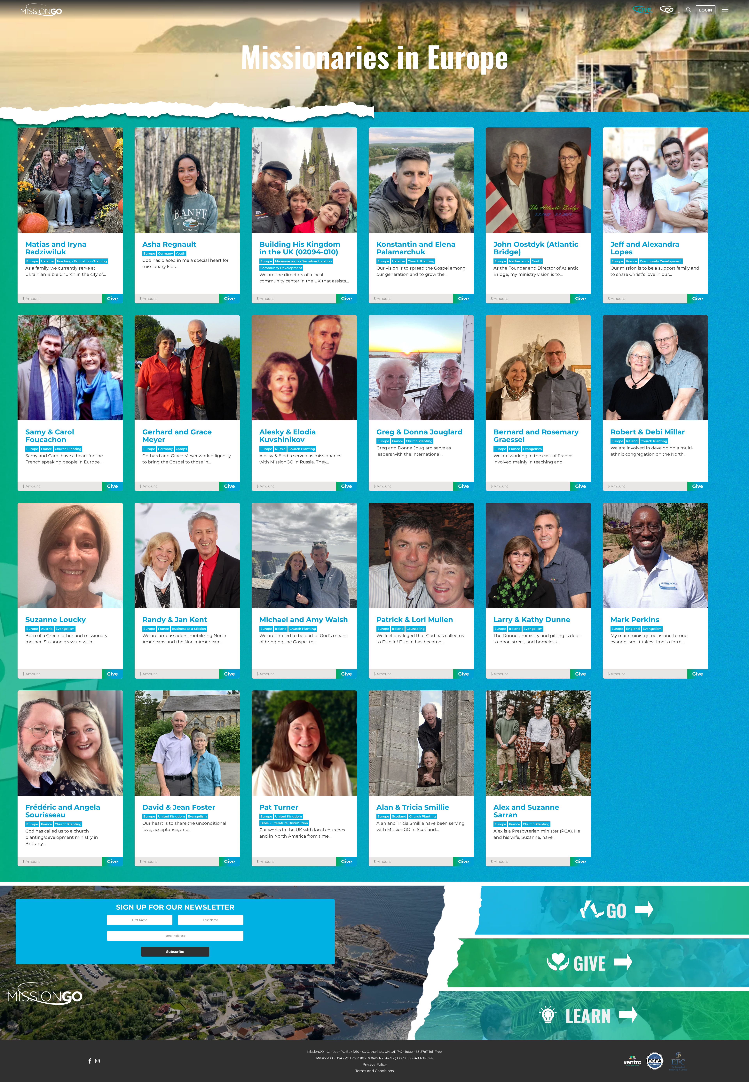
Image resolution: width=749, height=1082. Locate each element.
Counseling (415, 629)
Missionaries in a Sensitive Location (303, 261)
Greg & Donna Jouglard (419, 432)
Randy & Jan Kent (174, 619)
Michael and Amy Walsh (303, 619)
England (633, 629)
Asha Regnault (169, 244)
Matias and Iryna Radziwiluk (55, 248)
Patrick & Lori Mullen (414, 619)
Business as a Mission (189, 629)
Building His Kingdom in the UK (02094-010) (299, 248)
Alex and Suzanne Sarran (526, 811)
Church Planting (421, 261)
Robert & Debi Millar (648, 432)
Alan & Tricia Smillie (412, 807)
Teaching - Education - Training (82, 261)
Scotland (399, 816)
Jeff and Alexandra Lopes (645, 248)
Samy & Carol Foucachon (49, 436)
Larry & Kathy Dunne (531, 619)
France (631, 261)
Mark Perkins (635, 619)
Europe (32, 261)
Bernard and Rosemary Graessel (536, 436)
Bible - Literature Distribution (284, 823)
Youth (180, 253)
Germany (165, 253)
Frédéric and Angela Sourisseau (62, 811)
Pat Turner (278, 807)
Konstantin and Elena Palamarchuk (415, 248)
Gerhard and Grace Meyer (177, 436)
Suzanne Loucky (55, 619)
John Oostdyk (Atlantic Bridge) (535, 248)
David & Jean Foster (178, 807)
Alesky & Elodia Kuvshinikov (287, 436)
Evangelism (532, 449)
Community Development (281, 268)
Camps (181, 449)
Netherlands (519, 261)
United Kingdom (171, 816)
